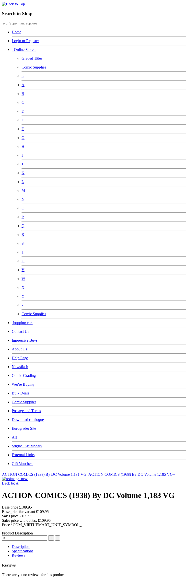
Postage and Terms (26, 411)
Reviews (18, 555)
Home (16, 32)
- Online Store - (24, 49)
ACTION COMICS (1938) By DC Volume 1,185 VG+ (131, 474)
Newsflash (20, 367)
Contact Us (20, 331)
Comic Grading (24, 375)
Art (14, 437)
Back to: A (10, 483)
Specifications (22, 551)
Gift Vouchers (22, 464)
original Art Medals (27, 446)
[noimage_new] (15, 479)
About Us (19, 349)
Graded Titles (32, 58)
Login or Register (25, 41)
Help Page (20, 358)
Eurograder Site (24, 428)
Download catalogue (28, 419)
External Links (23, 455)
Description (21, 546)
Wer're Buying (23, 384)
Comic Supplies (34, 67)
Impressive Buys (24, 340)
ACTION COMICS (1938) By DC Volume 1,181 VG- (45, 474)
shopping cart (22, 323)
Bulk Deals (20, 393)
